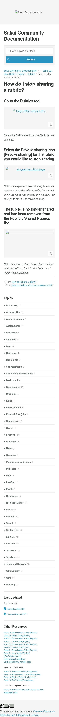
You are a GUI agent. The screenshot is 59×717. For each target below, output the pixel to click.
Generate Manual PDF (16, 614)
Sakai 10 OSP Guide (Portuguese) (18, 680)
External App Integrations (14, 658)
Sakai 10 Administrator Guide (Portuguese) (22, 674)
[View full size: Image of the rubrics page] (29, 172)
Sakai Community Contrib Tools (17, 661)
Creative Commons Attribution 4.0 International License (27, 713)
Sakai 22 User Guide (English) (17, 647)
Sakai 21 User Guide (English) (17, 653)
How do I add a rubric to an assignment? (32, 285)
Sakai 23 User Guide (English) (17, 641)
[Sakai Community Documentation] (28, 12)
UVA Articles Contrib (12, 655)
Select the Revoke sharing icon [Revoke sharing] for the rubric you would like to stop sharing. (29, 154)
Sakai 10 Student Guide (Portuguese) (20, 677)
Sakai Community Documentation (20, 70)
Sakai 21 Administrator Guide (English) (20, 650)
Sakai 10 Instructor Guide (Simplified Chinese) (23, 689)
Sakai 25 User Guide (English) (17, 635)
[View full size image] (29, 243)
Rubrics (31, 73)
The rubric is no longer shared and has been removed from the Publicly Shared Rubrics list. (29, 216)
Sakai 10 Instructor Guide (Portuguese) (20, 671)
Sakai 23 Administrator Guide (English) (20, 638)
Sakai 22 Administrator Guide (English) (20, 644)
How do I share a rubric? (24, 281)
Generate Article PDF (16, 608)
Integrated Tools (10, 692)
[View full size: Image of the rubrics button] (29, 118)
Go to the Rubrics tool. (22, 100)
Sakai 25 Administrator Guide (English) (20, 632)
